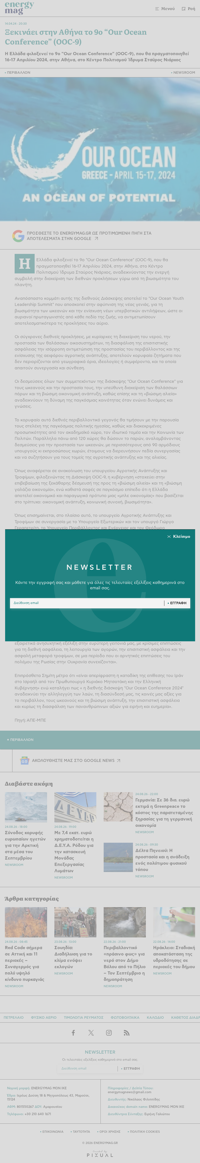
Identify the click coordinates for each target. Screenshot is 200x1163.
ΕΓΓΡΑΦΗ (178, 603)
